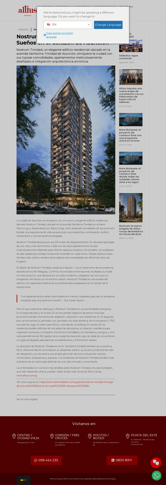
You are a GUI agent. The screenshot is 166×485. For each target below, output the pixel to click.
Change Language (108, 24)
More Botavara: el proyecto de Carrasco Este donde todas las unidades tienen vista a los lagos (130, 175)
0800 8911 (124, 460)
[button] (156, 475)
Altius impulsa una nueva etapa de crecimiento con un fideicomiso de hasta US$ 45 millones (131, 95)
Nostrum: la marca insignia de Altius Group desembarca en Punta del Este (131, 230)
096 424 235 (48, 460)
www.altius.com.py (27, 375)
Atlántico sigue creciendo (128, 57)
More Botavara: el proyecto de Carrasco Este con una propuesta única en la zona (130, 135)
